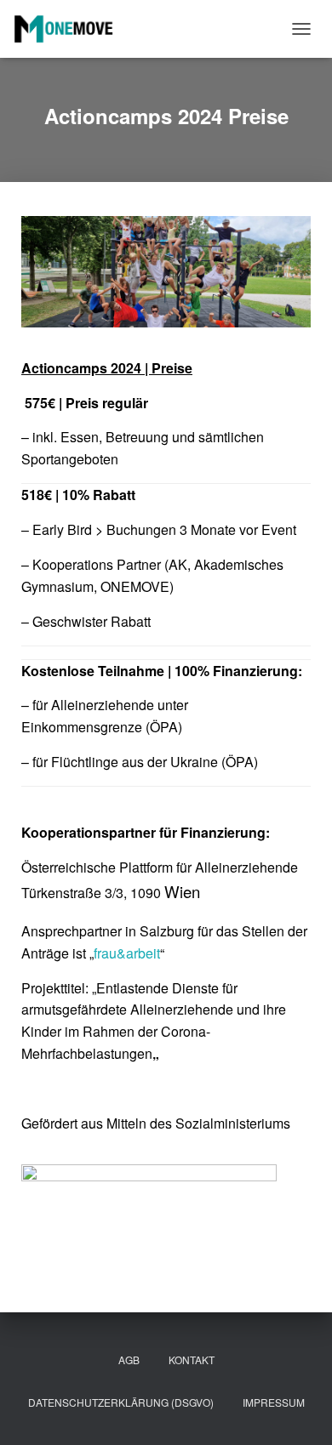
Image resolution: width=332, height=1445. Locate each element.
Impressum (274, 1402)
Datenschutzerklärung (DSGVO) (121, 1402)
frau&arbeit (127, 953)
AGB (129, 1359)
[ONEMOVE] (70, 29)
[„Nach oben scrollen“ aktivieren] (298, 1411)
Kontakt (192, 1359)
